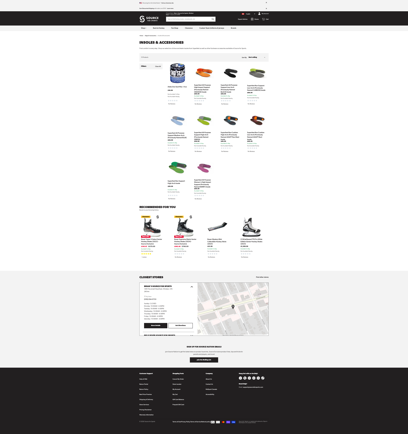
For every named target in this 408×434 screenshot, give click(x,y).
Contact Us (209, 384)
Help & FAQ (143, 379)
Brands (233, 28)
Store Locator (177, 384)
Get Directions (180, 325)
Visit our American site (167, 3)
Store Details (155, 325)
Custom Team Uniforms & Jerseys (211, 28)
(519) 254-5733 (150, 299)
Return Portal (143, 384)
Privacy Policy (185, 422)
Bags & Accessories (150, 35)
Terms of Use (177, 422)
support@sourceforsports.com (253, 387)
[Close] (266, 3)
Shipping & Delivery (146, 399)
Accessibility (210, 394)
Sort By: (244, 57)
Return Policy (143, 389)
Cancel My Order (178, 379)
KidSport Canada (211, 389)
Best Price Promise (145, 394)
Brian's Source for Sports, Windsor (183, 13)
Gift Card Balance (178, 399)
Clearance (189, 28)
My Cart (175, 394)
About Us (209, 379)
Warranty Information (146, 415)
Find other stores (262, 277)
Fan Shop (174, 28)
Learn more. (170, 8)
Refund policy (206, 422)
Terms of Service (195, 422)
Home (141, 35)
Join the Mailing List (204, 360)
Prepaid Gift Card (178, 404)
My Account (176, 389)
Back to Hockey (158, 28)
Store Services (144, 404)
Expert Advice (242, 19)
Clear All (158, 66)
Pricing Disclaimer (145, 409)
